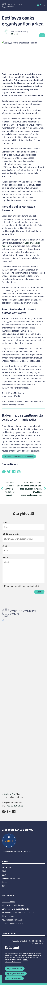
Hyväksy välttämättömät (15, 973)
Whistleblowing (8, 916)
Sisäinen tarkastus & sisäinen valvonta (18, 912)
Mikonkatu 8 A (8, 794)
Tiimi (4, 871)
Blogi (42, 35)
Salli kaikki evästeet (14, 978)
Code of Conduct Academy (13, 923)
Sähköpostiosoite (12, 534)
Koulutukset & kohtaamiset (13, 919)
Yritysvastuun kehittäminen (13, 905)
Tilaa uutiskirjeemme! (11, 878)
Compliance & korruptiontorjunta (15, 909)
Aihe (5, 545)
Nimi (6, 522)
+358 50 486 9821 (14, 805)
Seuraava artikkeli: (29, 488)
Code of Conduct (8, 901)
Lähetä (39, 592)
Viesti (5, 557)
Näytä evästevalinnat (14, 968)
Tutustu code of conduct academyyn (19, 456)
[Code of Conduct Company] (13, 5)
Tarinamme (6, 867)
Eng (44, 5)
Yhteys (4, 882)
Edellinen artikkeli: (9, 488)
